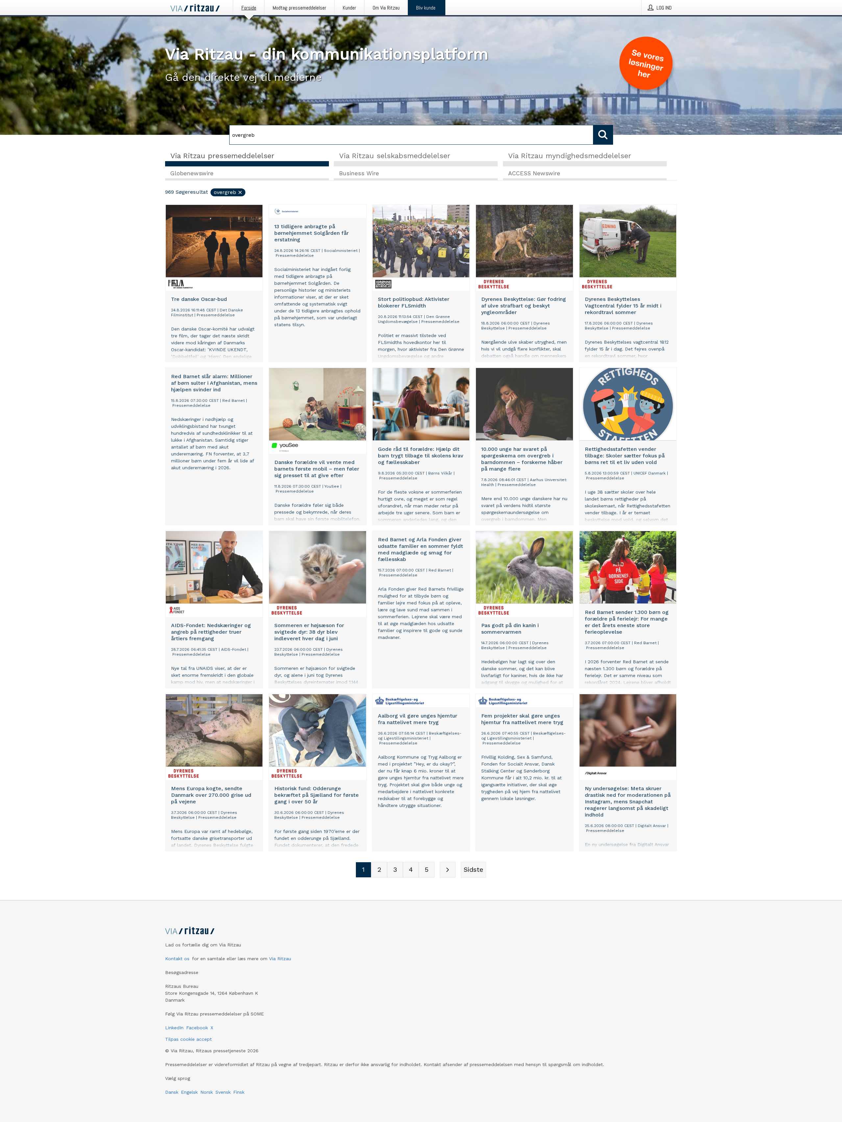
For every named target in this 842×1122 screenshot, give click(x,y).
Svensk (223, 1092)
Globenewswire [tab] (191, 173)
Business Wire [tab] (359, 173)
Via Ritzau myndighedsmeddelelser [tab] (569, 156)
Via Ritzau (280, 958)
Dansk (171, 1092)
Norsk (206, 1092)
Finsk (238, 1092)
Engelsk (189, 1092)
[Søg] (603, 135)
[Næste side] (448, 870)
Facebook (197, 1027)
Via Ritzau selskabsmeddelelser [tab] (394, 156)
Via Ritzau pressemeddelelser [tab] (222, 156)
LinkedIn (174, 1027)
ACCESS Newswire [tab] (534, 173)
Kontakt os (177, 958)
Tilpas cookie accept (188, 1039)
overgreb (225, 192)
